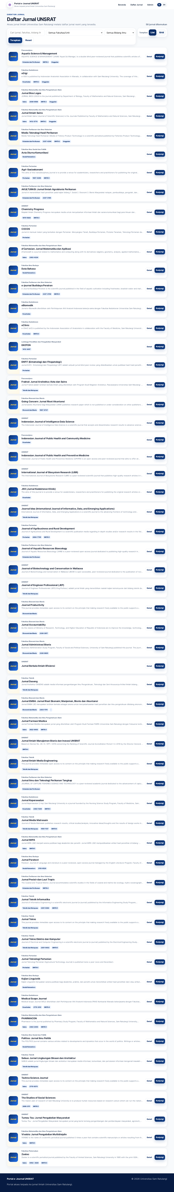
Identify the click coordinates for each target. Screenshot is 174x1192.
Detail (149, 56)
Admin (150, 5)
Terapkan (15, 40)
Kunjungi (160, 56)
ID (159, 5)
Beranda (122, 5)
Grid (161, 32)
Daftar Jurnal (136, 5)
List (153, 32)
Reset (28, 40)
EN (164, 5)
